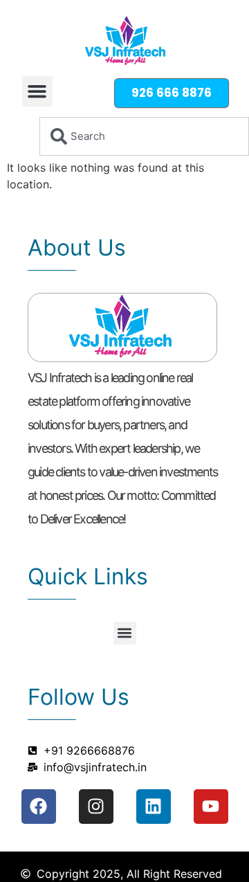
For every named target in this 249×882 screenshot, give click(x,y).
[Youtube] (211, 806)
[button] (37, 91)
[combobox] (144, 136)
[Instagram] (96, 806)
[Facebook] (38, 806)
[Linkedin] (153, 806)
